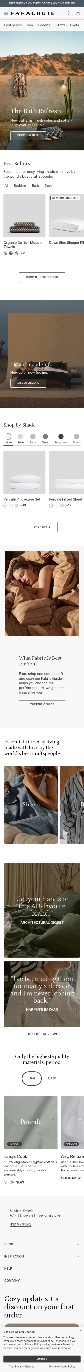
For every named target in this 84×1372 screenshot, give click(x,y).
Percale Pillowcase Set (21, 499)
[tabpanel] (42, 239)
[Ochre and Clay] (5, 253)
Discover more (28, 383)
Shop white (42, 527)
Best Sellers (13, 25)
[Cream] (11, 505)
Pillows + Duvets (67, 25)
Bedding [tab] (20, 185)
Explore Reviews (42, 1034)
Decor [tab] (49, 185)
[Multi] (11, 253)
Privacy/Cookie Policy (62, 1367)
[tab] (8, 439)
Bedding (44, 25)
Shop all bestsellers (42, 277)
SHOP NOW (14, 1182)
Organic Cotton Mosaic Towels (22, 245)
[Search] (69, 13)
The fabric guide (42, 704)
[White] (5, 505)
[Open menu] (6, 13)
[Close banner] (81, 1329)
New (30, 25)
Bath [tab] (35, 185)
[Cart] (78, 13)
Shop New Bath (28, 135)
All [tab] (6, 185)
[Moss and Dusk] (17, 253)
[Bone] (17, 505)
